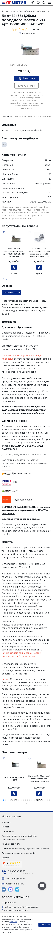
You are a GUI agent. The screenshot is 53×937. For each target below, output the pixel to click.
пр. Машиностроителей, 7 (16, 910)
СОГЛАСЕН (44, 924)
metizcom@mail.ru (15, 884)
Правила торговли (11, 844)
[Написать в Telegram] (17, 889)
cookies (13, 922)
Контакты (6, 822)
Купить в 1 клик (26, 86)
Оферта (5, 858)
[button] (7, 279)
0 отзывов (34, 29)
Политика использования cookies (19, 853)
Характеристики (23, 116)
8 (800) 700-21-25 (16, 871)
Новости (6, 827)
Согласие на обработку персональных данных (25, 848)
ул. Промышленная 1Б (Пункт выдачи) (21, 907)
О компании (8, 831)
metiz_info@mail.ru (15, 878)
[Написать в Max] (10, 889)
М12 (4, 144)
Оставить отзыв (12, 292)
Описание (7, 116)
